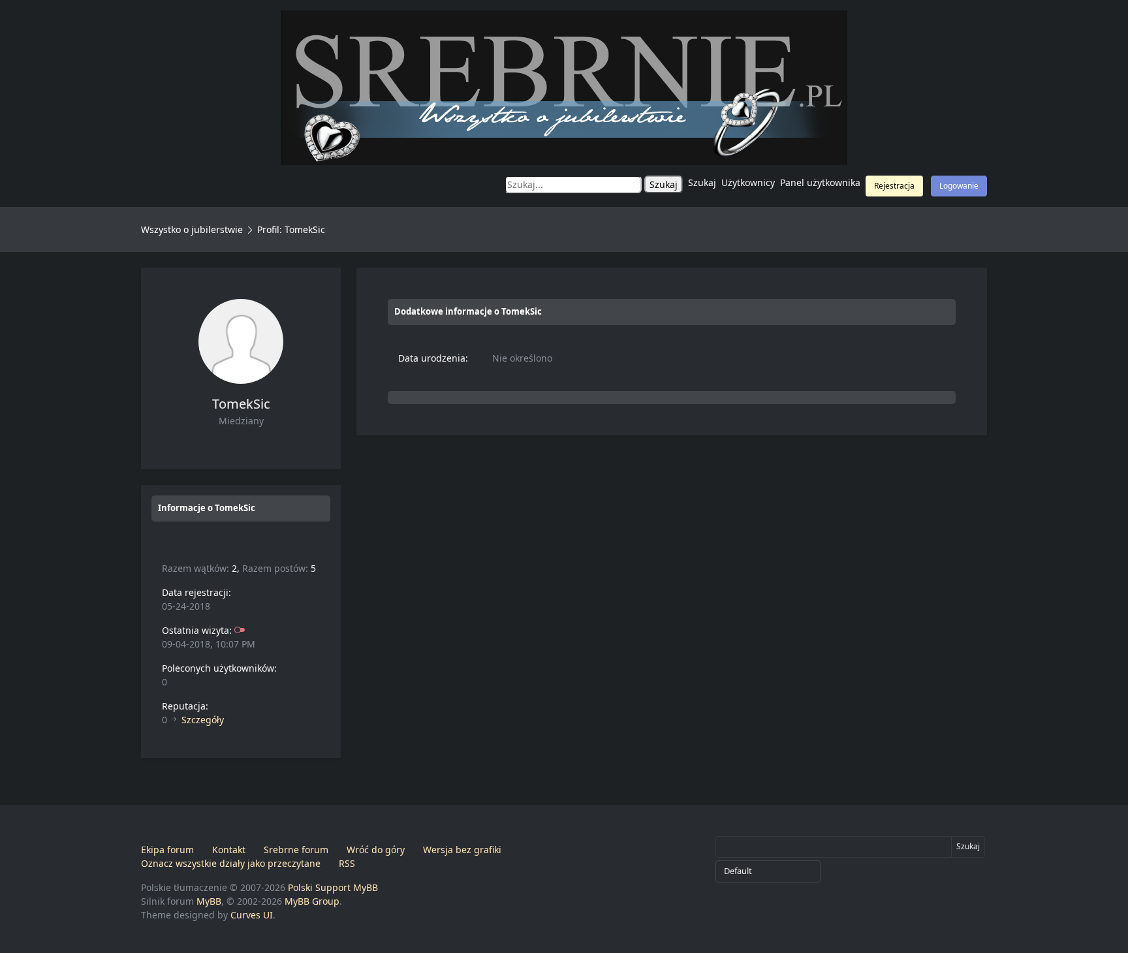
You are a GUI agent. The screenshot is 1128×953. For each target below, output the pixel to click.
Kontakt (228, 849)
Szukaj (702, 182)
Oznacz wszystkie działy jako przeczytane (231, 863)
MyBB (208, 901)
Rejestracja (894, 185)
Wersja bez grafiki (462, 849)
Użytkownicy (748, 182)
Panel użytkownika (820, 182)
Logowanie (959, 185)
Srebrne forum (296, 849)
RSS (347, 863)
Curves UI (251, 915)
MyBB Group (312, 901)
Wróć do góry (376, 849)
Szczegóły (202, 719)
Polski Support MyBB (333, 887)
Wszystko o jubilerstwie (192, 229)
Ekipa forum (167, 849)
